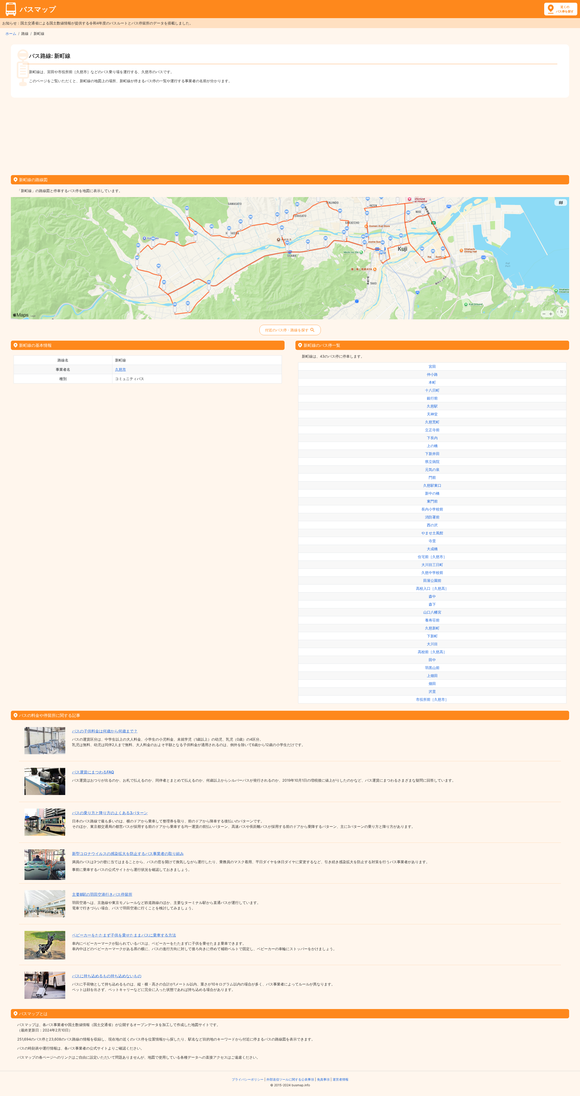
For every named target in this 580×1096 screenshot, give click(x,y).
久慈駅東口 (432, 485)
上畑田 (432, 675)
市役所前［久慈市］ (432, 699)
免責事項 (323, 1079)
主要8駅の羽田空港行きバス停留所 (102, 894)
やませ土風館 (432, 533)
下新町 (432, 636)
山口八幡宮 (432, 612)
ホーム (10, 33)
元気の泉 (432, 469)
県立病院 (432, 461)
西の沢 (432, 525)
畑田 (432, 683)
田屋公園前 (432, 580)
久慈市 (120, 369)
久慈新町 (432, 628)
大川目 (432, 644)
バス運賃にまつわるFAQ (93, 772)
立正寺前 (432, 430)
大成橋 (432, 549)
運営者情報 (340, 1079)
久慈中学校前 (432, 572)
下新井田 (432, 453)
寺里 (432, 541)
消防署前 (432, 517)
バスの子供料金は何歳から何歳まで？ (105, 731)
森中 (432, 596)
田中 (432, 660)
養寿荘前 (432, 620)
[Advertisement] (290, 134)
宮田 (432, 366)
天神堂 (432, 414)
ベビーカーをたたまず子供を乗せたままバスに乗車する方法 (124, 935)
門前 (432, 477)
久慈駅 (432, 406)
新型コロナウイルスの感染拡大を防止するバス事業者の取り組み (128, 853)
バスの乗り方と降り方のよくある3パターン (110, 813)
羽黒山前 (432, 667)
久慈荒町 (432, 422)
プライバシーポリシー (247, 1079)
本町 (432, 382)
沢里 (432, 691)
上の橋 (432, 445)
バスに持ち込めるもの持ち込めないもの (106, 976)
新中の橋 (432, 493)
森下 (432, 604)
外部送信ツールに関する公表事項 (290, 1079)
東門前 (432, 501)
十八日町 (432, 390)
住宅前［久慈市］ (432, 556)
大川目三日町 (432, 564)
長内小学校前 (432, 509)
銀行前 (432, 398)
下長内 (432, 438)
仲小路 (432, 374)
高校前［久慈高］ (432, 652)
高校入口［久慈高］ (432, 588)
